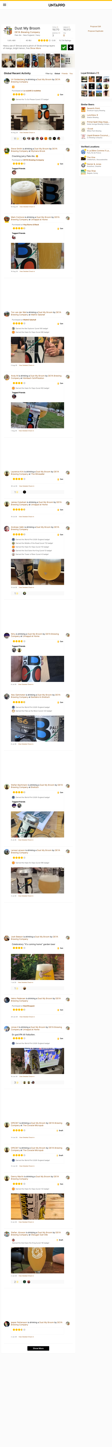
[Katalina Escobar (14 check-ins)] (84, 86)
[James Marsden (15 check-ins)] (99, 79)
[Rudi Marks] (50, 138)
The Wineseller (38, 474)
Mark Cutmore (17, 217)
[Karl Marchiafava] (28, 1281)
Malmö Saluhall (38, 315)
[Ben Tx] (58, 138)
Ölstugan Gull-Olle (39, 1235)
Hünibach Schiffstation (33, 378)
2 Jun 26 (14, 1276)
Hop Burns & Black (31, 225)
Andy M (14, 376)
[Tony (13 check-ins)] (84, 93)
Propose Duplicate (95, 31)
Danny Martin (17, 1176)
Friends (65, 73)
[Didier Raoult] (28, 138)
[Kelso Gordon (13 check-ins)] (106, 93)
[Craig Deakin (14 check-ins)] (99, 86)
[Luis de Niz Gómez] (24, 138)
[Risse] (24, 593)
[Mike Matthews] (24, 988)
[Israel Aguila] (54, 138)
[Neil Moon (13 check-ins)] (99, 93)
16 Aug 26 (14, 271)
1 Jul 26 (13, 982)
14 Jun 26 (14, 1137)
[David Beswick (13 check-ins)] (91, 93)
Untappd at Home (39, 219)
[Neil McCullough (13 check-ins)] (106, 86)
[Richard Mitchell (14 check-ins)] (91, 86)
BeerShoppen (29, 1006)
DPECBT (15, 1123)
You (71, 73)
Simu (13, 634)
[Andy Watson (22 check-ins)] (91, 79)
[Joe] (45, 138)
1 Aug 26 (14, 431)
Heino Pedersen (18, 998)
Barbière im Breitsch (40, 697)
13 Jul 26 (14, 587)
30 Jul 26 (14, 486)
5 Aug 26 (14, 365)
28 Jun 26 (14, 1017)
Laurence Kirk (17, 471)
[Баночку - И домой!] (33, 138)
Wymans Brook (38, 151)
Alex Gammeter (18, 695)
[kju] (33, 1082)
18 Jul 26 (14, 516)
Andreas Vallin (17, 527)
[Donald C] (37, 138)
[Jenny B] (41, 138)
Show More (35, 48)
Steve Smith (16, 149)
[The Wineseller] (24, 492)
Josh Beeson (17, 937)
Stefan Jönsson (18, 1232)
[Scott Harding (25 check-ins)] (84, 79)
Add (71, 47)
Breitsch (35, 787)
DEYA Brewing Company (27, 32)
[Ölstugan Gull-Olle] (24, 1281)
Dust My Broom (44, 79)
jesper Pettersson (19, 1322)
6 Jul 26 (13, 684)
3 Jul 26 (13, 896)
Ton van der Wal (18, 312)
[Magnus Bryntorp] (24, 1082)
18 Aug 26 (14, 132)
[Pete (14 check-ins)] (106, 79)
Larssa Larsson (18, 850)
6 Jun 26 (14, 1222)
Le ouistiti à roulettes (32, 91)
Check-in (64, 47)
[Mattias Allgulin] (28, 1082)
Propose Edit (95, 26)
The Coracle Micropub (33, 1125)
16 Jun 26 (14, 1076)
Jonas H (14, 1027)
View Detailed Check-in (27, 132)
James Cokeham (18, 502)
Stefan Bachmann (19, 785)
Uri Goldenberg (18, 79)
